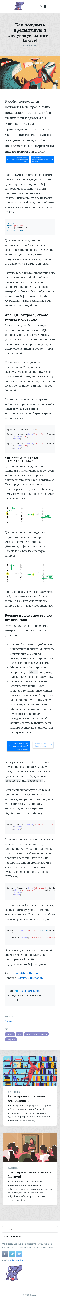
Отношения (14, 1092)
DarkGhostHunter (26, 973)
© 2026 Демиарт (30, 1295)
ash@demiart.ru (15, 1260)
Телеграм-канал (30, 991)
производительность (36, 1034)
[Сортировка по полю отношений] (30, 1071)
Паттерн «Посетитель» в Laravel (29, 1174)
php (19, 1034)
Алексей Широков (30, 978)
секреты (11, 1039)
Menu (45, 6)
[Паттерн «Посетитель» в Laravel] (30, 1147)
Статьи (8, 1021)
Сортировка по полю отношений (26, 1098)
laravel (10, 1034)
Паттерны (13, 1168)
